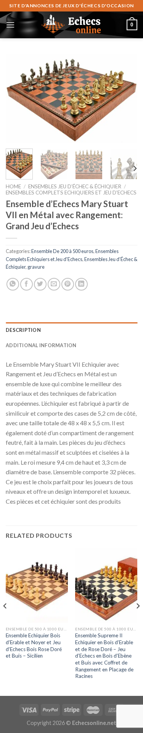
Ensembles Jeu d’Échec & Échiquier (74, 186)
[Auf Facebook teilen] (26, 284)
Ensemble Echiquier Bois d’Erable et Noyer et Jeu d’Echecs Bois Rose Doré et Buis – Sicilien (34, 645)
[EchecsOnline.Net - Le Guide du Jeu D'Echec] (72, 24)
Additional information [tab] (41, 345)
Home (13, 186)
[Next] (125, 98)
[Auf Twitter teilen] (40, 284)
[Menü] (10, 24)
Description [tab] (23, 330)
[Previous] (18, 98)
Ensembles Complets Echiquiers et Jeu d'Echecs (71, 192)
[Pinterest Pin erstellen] (67, 284)
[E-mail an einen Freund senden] (54, 284)
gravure (36, 267)
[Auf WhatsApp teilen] (12, 284)
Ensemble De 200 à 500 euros (62, 251)
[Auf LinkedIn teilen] (81, 284)
